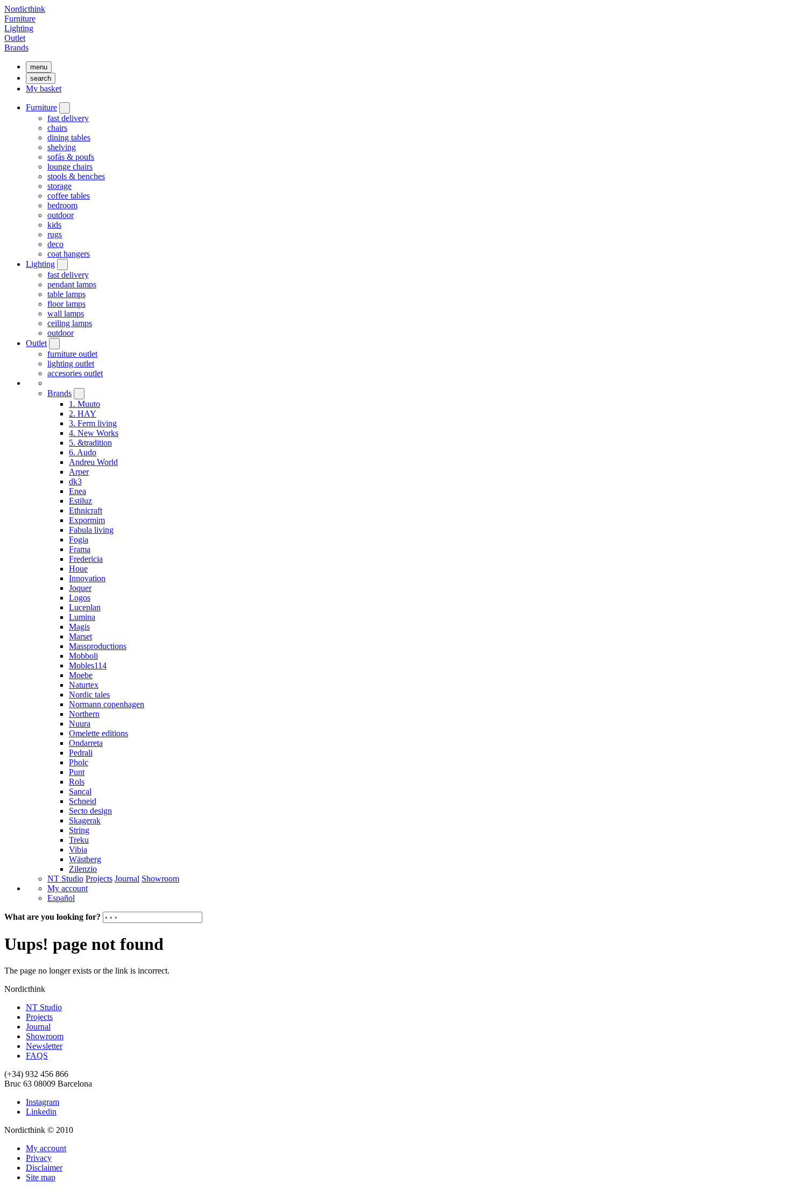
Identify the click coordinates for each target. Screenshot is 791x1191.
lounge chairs (70, 166)
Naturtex (83, 684)
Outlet (14, 38)
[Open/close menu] (64, 108)
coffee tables (68, 195)
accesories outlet (75, 373)
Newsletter (44, 1046)
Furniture (20, 18)
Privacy (39, 1157)
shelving (61, 147)
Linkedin (41, 1111)
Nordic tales (89, 694)
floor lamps (66, 303)
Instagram (42, 1102)
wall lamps (65, 313)
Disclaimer (44, 1167)
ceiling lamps (69, 323)
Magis (79, 626)
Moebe (81, 675)
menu (38, 67)
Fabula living (91, 529)
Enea (77, 491)
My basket (43, 88)
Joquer (80, 588)
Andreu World (93, 462)
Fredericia (86, 558)
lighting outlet (70, 363)
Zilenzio (83, 868)
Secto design (90, 810)
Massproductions (97, 646)
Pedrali (81, 752)
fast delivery (68, 118)
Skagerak (85, 820)
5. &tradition (90, 442)
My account (67, 888)
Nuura (79, 723)
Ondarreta (86, 743)
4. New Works (93, 433)
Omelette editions (98, 733)
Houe (78, 568)
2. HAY (82, 413)
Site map (40, 1177)
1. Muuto (84, 403)
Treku (79, 839)
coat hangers (68, 253)
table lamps (66, 294)
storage (59, 186)
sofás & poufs (70, 156)
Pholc (78, 762)
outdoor (60, 215)
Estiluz (80, 500)
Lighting (18, 28)
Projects (99, 878)
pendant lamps (71, 284)
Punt (76, 772)
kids (54, 224)
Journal (127, 878)
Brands (16, 47)
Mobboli (83, 655)
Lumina (82, 617)
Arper (79, 471)
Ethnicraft (85, 510)
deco (55, 244)
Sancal (80, 791)
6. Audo (82, 452)
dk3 (75, 481)
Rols (76, 781)
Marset (80, 636)
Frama (79, 549)
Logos (79, 597)
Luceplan (85, 607)
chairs (57, 127)
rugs (54, 234)
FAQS (37, 1055)
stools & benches (76, 176)
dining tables (68, 137)
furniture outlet (72, 353)
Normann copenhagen (106, 704)
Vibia (78, 849)
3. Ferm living (93, 423)
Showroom (160, 878)
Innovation (87, 578)
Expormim (87, 520)
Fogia (78, 539)
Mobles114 (88, 665)
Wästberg (85, 859)
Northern (84, 713)
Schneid (82, 801)
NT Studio (65, 878)
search (40, 78)
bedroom (62, 205)
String (79, 830)
